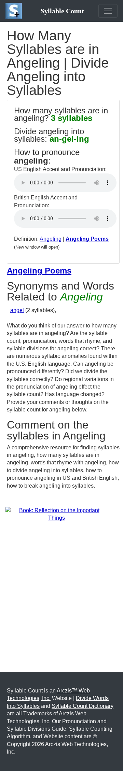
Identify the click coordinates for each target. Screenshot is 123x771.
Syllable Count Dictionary (82, 706)
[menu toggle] (108, 11)
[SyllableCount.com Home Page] (15, 11)
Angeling (51, 239)
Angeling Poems (87, 239)
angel (17, 310)
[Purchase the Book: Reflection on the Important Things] (56, 514)
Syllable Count (62, 11)
